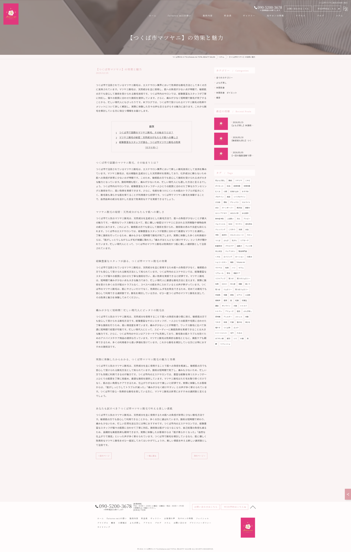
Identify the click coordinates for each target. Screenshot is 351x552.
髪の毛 (239, 322)
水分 (217, 207)
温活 (238, 311)
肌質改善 (237, 186)
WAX (230, 224)
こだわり (232, 229)
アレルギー (228, 316)
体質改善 (220, 87)
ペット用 (248, 246)
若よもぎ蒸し (220, 180)
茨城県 (217, 295)
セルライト (246, 202)
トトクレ (218, 311)
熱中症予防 (219, 218)
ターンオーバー (227, 207)
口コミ (224, 284)
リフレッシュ (225, 344)
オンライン (226, 305)
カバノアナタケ (221, 213)
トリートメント (221, 333)
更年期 (217, 316)
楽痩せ (247, 207)
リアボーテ (244, 240)
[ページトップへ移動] (253, 507)
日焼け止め (234, 191)
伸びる (247, 322)
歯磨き (239, 246)
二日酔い (230, 218)
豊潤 (225, 300)
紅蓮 (237, 300)
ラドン (249, 235)
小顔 (225, 191)
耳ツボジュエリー (243, 278)
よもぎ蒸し (221, 82)
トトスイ (243, 305)
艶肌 (230, 180)
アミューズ (229, 311)
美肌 (231, 262)
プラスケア (229, 246)
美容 (228, 197)
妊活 (228, 186)
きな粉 (217, 202)
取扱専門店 (243, 251)
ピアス (239, 295)
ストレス (238, 316)
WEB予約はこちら (327, 8)
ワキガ (217, 322)
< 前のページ (103, 455)
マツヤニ (238, 224)
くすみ (217, 256)
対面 (235, 305)
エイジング (228, 256)
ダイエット (219, 186)
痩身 (218, 97)
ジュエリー (228, 289)
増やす (217, 327)
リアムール (219, 273)
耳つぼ (217, 289)
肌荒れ (224, 235)
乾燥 (227, 267)
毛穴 (232, 333)
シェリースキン (221, 262)
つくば (217, 240)
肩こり (247, 284)
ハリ (233, 267)
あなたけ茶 (234, 213)
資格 (231, 295)
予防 (217, 235)
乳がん (234, 240)
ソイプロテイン (239, 197)
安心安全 (218, 251)
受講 (225, 295)
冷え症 (232, 284)
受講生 (244, 300)
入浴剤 (247, 295)
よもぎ (226, 240)
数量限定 (218, 246)
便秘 (225, 202)
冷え (238, 218)
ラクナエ (218, 267)
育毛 (228, 273)
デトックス (234, 202)
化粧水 (249, 256)
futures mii (241, 262)
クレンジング (220, 229)
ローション (239, 256)
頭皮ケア (236, 273)
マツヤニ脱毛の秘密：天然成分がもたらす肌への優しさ (148, 137)
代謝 (231, 322)
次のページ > (199, 455)
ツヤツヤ (238, 180)
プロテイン (219, 197)
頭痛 (240, 284)
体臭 (225, 322)
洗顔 (240, 229)
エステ (236, 327)
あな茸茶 (245, 213)
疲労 (228, 338)
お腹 (242, 338)
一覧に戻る (151, 455)
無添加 (239, 207)
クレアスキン (230, 251)
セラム (241, 267)
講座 (217, 305)
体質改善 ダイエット (226, 92)
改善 (247, 316)
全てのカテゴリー (224, 77)
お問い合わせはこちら (298, 8)
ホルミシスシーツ (237, 235)
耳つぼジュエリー (241, 289)
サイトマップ (103, 527)
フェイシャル (220, 224)
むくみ (217, 191)
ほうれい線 (219, 338)
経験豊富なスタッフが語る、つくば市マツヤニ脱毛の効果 (149, 142)
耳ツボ (231, 278)
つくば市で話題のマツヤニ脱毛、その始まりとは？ (146, 132)
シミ (235, 338)
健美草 (217, 300)
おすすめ (245, 191)
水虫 (247, 229)
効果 (217, 284)
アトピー (247, 218)
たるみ (239, 333)
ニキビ (247, 180)
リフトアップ (220, 278)
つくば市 (227, 327)
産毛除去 (248, 224)
